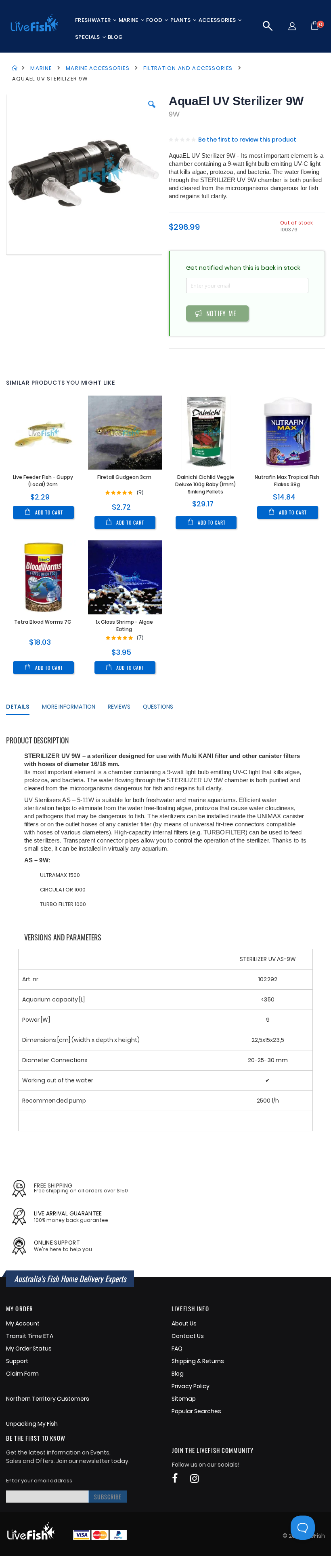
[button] (269, 26)
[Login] (292, 26)
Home (15, 68)
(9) (140, 492)
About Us (184, 1323)
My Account (23, 1323)
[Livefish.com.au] (34, 23)
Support (17, 1361)
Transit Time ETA (29, 1336)
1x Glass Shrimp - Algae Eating (124, 625)
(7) (140, 637)
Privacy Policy (190, 1386)
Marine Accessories (98, 68)
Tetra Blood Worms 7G (42, 621)
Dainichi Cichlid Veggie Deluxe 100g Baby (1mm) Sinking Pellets (205, 484)
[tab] (24, 707)
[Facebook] (175, 1478)
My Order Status (29, 1348)
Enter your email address (39, 1480)
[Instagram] (194, 1478)
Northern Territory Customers (47, 1399)
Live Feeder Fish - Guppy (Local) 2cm (43, 481)
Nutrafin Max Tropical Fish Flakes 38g (287, 481)
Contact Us (188, 1336)
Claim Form (22, 1374)
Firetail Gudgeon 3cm (124, 477)
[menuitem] (96, 20)
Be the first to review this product (247, 139)
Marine (41, 68)
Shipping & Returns (198, 1361)
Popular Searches (196, 1411)
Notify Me (221, 313)
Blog (178, 1374)
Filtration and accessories (188, 68)
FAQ (177, 1348)
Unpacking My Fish (32, 1424)
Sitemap (184, 1399)
